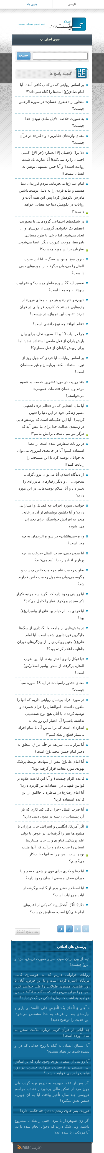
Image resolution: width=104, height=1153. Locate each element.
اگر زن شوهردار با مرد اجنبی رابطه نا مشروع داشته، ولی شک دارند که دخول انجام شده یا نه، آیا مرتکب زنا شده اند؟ (52, 1126)
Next (69, 928)
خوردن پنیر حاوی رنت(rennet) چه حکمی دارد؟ (54, 1110)
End (60, 928)
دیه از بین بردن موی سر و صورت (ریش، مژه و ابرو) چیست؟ (52, 962)
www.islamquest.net (32, 24)
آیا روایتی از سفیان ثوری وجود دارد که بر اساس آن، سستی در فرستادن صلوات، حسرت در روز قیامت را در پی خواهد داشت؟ (52, 1067)
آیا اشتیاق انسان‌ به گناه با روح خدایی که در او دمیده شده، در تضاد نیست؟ (52, 1048)
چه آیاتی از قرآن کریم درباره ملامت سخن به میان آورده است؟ (52, 1033)
